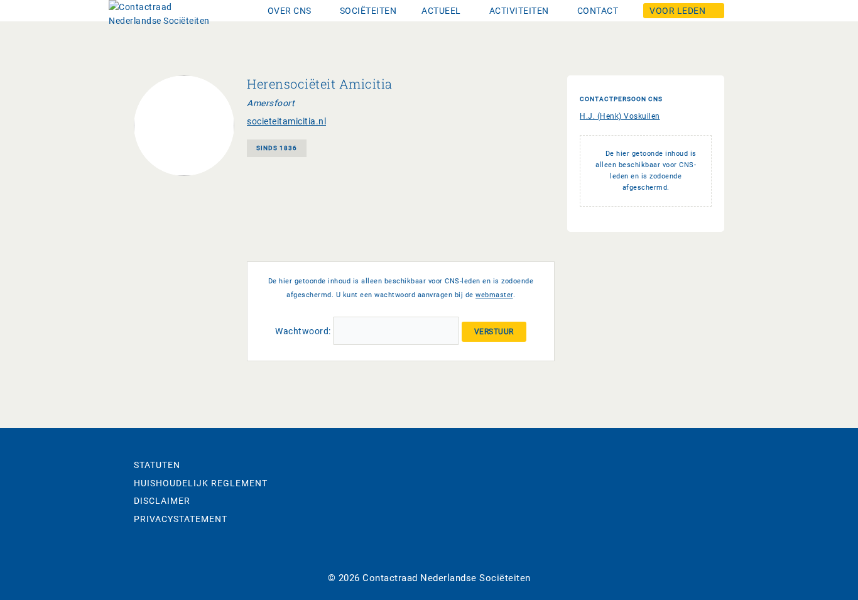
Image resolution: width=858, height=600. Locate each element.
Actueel (441, 11)
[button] (291, 10)
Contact (598, 11)
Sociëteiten (368, 11)
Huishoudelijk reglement (201, 483)
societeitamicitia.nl (286, 121)
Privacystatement (180, 519)
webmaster (494, 295)
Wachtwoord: (304, 331)
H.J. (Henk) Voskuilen (620, 116)
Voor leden (677, 11)
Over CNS (290, 11)
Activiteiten (519, 11)
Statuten (157, 465)
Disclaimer (162, 501)
